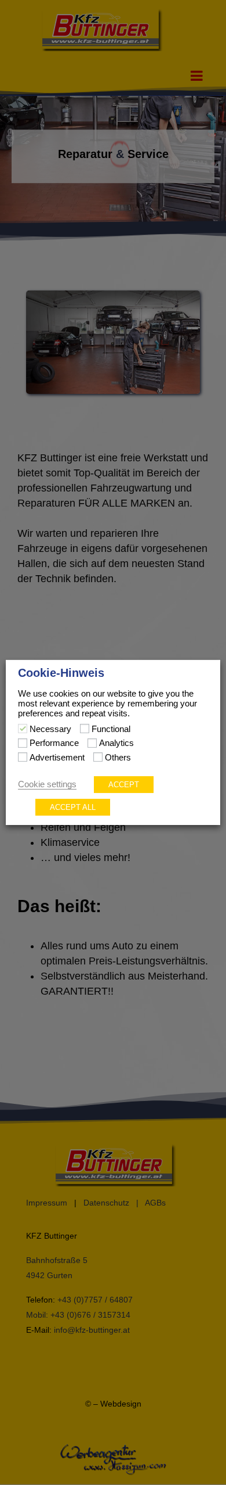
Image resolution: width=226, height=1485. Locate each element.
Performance (54, 743)
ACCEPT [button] (123, 784)
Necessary (50, 729)
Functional (111, 729)
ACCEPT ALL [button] (73, 807)
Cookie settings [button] (47, 784)
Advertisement (57, 757)
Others (118, 757)
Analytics (116, 743)
